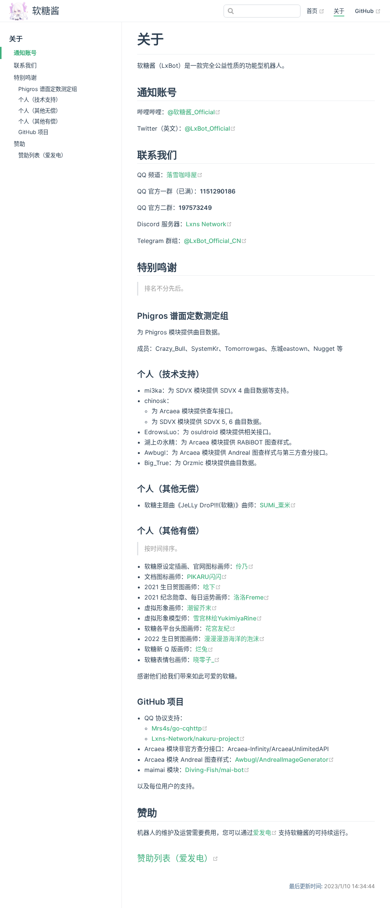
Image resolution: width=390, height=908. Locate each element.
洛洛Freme (251, 597)
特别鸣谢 (25, 77)
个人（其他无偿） (39, 110)
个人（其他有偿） (39, 121)
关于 (339, 11)
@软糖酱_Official (194, 112)
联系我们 (25, 65)
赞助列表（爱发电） (42, 155)
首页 (315, 10)
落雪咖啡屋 (184, 175)
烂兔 (204, 649)
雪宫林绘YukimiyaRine (227, 618)
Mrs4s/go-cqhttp (180, 728)
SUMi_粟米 (278, 505)
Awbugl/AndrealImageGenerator (284, 759)
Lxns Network (209, 224)
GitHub (368, 10)
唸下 (212, 587)
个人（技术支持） (39, 99)
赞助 (19, 143)
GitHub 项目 (33, 132)
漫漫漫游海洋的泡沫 (234, 639)
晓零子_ (206, 659)
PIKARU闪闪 (207, 576)
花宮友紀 (220, 628)
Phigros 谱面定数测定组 (47, 89)
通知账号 (25, 52)
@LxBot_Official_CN (215, 241)
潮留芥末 (202, 608)
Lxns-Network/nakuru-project (198, 738)
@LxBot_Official (210, 128)
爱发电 (265, 832)
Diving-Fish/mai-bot (217, 770)
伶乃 (245, 566)
